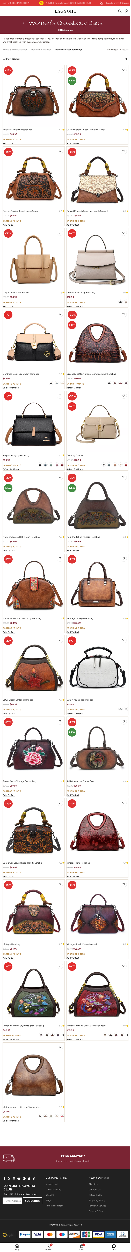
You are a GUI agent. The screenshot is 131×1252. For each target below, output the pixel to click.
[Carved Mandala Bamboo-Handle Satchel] (97, 177)
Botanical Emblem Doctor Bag (17, 129)
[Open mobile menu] (4, 11)
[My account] (126, 11)
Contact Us (94, 1189)
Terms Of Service (97, 1205)
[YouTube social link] (19, 1178)
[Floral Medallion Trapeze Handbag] (97, 503)
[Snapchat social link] (29, 1178)
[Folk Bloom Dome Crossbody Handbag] (33, 584)
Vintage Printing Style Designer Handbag (23, 1025)
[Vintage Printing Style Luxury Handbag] (97, 992)
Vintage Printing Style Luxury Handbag (86, 1025)
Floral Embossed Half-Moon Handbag (21, 537)
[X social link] (9, 1178)
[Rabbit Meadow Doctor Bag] (97, 747)
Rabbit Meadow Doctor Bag (80, 781)
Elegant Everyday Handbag (16, 455)
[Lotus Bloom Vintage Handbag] (33, 666)
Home (6, 49)
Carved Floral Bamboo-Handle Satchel (86, 129)
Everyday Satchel (75, 455)
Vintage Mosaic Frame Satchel (82, 944)
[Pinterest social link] (24, 1178)
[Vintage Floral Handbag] (97, 829)
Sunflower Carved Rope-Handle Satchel (22, 863)
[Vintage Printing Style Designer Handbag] (33, 992)
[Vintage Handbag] (33, 910)
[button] (9, 143)
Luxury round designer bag (80, 700)
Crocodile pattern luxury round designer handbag (91, 374)
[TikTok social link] (34, 1178)
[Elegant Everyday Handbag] (33, 421)
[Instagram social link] (14, 1178)
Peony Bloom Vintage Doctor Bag (19, 781)
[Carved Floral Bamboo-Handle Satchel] (97, 96)
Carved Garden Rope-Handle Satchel (21, 211)
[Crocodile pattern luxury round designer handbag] (97, 340)
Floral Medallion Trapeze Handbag (83, 537)
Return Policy (95, 1195)
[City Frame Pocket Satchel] (33, 258)
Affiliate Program (54, 1205)
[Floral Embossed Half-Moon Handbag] (33, 503)
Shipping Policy (97, 1200)
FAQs (48, 1200)
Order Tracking (53, 1189)
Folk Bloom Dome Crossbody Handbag (22, 618)
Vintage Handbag (11, 944)
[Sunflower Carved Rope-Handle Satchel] (33, 829)
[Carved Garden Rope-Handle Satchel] (33, 177)
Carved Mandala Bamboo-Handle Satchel (87, 211)
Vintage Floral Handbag (78, 863)
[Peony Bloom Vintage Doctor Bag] (33, 747)
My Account (52, 1184)
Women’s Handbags (41, 49)
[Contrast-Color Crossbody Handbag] (33, 340)
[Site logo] (65, 11)
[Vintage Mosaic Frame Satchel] (97, 910)
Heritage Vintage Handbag (80, 618)
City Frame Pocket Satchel (16, 292)
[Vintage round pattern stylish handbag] (33, 1073)
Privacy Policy (96, 1211)
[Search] (120, 11)
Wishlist (50, 1195)
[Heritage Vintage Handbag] (97, 584)
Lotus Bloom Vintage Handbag (18, 700)
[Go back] (24, 23)
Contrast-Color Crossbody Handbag (21, 374)
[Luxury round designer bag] (97, 666)
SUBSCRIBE (32, 1201)
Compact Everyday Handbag (81, 292)
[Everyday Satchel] (97, 421)
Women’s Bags (19, 49)
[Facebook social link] (5, 1178)
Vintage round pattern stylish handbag (22, 1107)
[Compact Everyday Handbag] (97, 258)
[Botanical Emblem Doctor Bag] (33, 96)
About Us (93, 1184)
